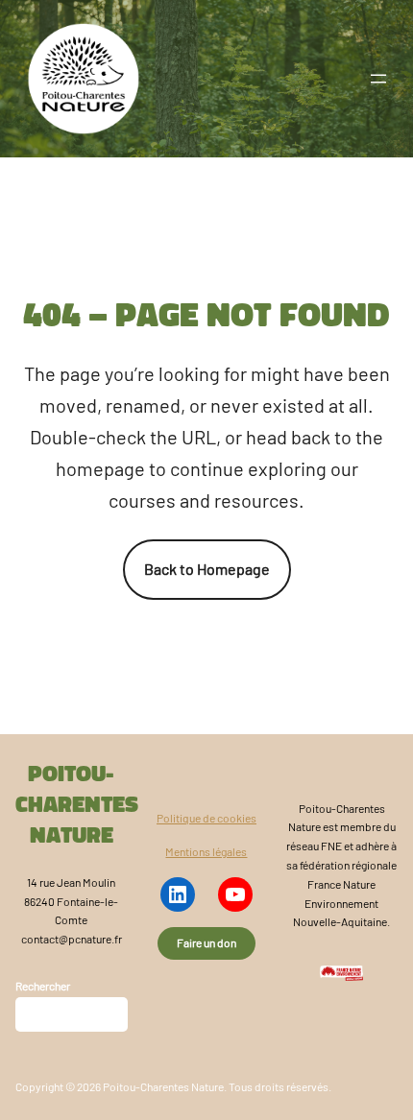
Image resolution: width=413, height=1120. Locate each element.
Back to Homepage (207, 569)
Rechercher (42, 985)
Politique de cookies (206, 817)
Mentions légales (206, 851)
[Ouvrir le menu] (378, 78)
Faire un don (206, 942)
